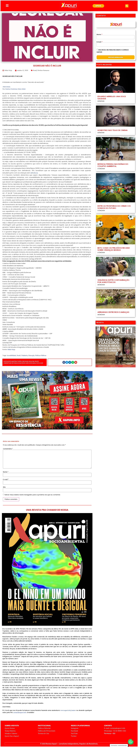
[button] (126, 5)
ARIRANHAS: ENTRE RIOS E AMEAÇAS (113, 312)
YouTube (74, 733)
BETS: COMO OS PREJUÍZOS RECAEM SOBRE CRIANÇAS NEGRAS (113, 249)
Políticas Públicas (40, 355)
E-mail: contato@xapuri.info (114, 728)
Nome (5, 472)
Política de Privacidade (46, 731)
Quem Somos (10, 728)
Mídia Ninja (11, 349)
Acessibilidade (11, 355)
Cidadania (24, 355)
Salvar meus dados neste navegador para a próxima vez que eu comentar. (33, 494)
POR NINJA (6, 87)
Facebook (74, 731)
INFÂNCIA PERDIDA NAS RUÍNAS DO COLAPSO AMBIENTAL (112, 165)
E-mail (6, 479)
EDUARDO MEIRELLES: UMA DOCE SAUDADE (111, 97)
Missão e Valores (11, 733)
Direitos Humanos (43, 70)
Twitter (74, 736)
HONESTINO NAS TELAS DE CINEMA (112, 130)
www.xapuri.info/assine (68, 710)
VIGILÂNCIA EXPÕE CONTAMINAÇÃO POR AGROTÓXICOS (113, 281)
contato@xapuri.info (19, 712)
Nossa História (10, 731)
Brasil (35, 70)
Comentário (8, 448)
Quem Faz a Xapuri (12, 736)
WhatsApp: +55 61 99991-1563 (115, 731)
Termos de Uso (43, 733)
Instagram (74, 728)
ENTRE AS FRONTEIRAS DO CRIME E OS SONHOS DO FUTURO (114, 207)
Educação (31, 355)
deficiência (34, 173)
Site (4, 487)
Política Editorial (44, 728)
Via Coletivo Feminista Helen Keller (14, 89)
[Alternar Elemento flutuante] (130, 741)
